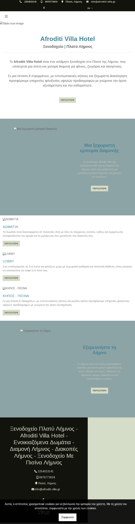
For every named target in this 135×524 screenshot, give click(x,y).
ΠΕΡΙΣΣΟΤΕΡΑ (67, 100)
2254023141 (30, 1)
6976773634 (51, 1)
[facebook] (44, 7)
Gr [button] (89, 8)
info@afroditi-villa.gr (103, 1)
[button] (10, 23)
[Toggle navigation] (6, 16)
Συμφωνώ (67, 517)
